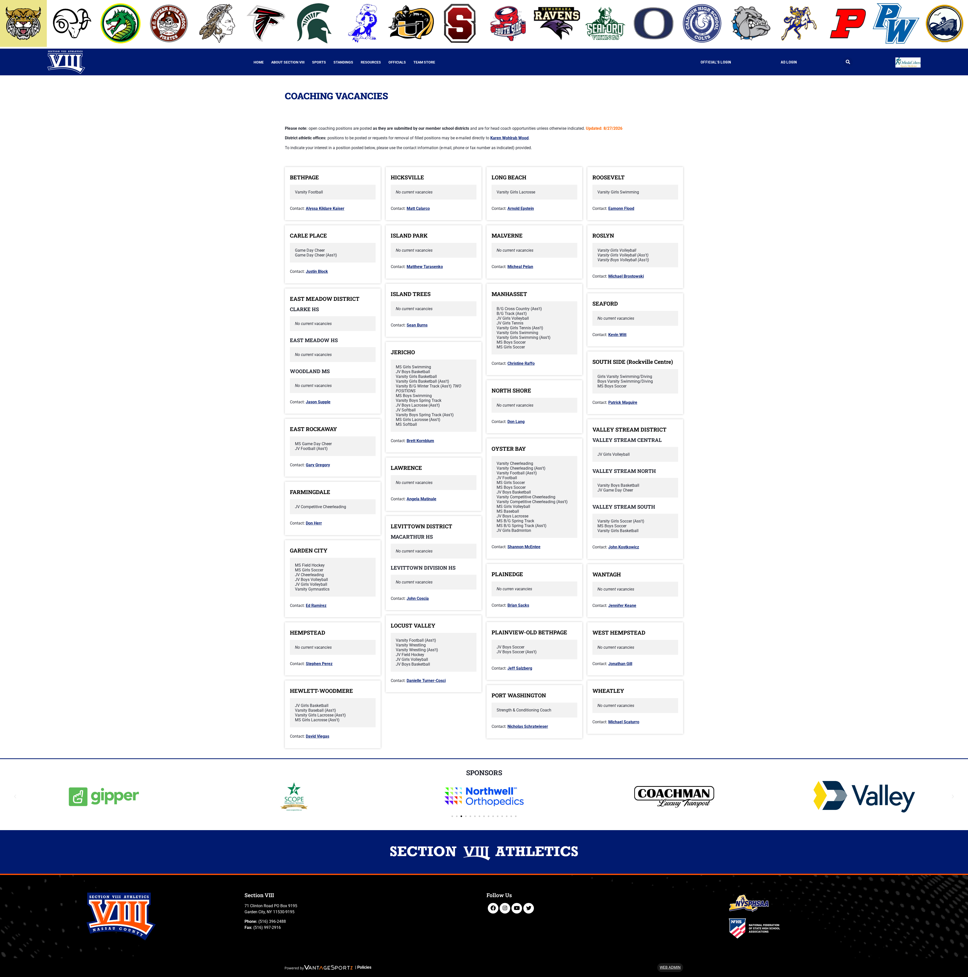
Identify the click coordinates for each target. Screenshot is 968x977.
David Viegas (317, 736)
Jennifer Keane (622, 605)
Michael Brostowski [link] (626, 276)
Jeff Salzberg (519, 668)
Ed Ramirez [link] (316, 605)
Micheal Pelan (520, 266)
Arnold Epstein (520, 208)
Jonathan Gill (620, 663)
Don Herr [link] (314, 523)
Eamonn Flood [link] (621, 208)
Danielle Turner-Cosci (426, 680)
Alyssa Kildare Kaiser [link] (325, 208)
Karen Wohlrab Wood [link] (509, 138)
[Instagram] (505, 908)
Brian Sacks (518, 605)
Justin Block (317, 271)
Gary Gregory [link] (318, 465)
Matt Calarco (418, 208)
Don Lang (516, 421)
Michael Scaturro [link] (623, 722)
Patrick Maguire (622, 402)
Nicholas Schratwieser (527, 726)
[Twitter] (528, 908)
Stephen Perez (319, 663)
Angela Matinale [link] (421, 499)
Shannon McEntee (523, 546)
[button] (848, 62)
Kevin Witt (617, 334)
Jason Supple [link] (318, 402)
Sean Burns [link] (417, 325)
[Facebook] (493, 908)
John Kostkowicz (623, 547)
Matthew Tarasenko (425, 266)
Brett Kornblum (420, 440)
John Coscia (418, 598)
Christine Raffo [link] (521, 363)
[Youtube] (516, 908)
